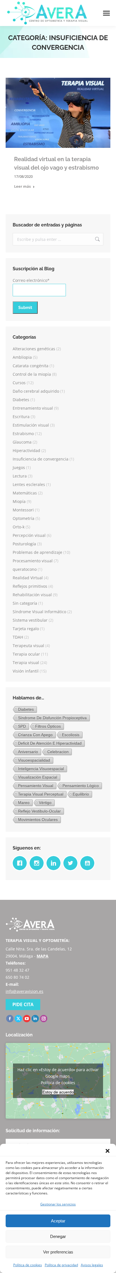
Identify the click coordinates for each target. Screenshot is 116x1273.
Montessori (23, 510)
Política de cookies (27, 1265)
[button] (107, 1151)
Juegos (19, 467)
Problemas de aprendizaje (37, 552)
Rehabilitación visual (32, 594)
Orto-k (18, 526)
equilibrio (81, 794)
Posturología (24, 543)
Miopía (19, 501)
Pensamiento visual (35, 785)
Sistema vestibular (30, 620)
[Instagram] (38, 863)
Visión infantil (26, 671)
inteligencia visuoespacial (41, 768)
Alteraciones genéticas (34, 348)
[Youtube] (88, 863)
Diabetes (21, 399)
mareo (24, 802)
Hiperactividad (26, 450)
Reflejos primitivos (30, 586)
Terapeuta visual (28, 645)
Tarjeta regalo (26, 628)
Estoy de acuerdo (58, 1092)
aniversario (28, 751)
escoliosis (70, 734)
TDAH (18, 637)
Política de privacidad (61, 1265)
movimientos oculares (38, 819)
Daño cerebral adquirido (36, 391)
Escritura (21, 416)
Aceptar (58, 1220)
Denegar (58, 1236)
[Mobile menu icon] (106, 13)
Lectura (20, 476)
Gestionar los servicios (58, 1204)
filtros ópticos (48, 726)
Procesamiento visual (33, 560)
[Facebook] (21, 863)
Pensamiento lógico (81, 785)
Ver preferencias (58, 1252)
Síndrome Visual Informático (39, 611)
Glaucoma (22, 442)
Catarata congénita (30, 365)
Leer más (22, 186)
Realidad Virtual (28, 577)
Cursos (19, 382)
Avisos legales (92, 1265)
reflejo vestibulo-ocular (39, 811)
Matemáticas (25, 493)
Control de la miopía (32, 374)
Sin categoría (25, 603)
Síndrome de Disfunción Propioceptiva (52, 718)
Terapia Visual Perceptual (40, 794)
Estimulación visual (31, 425)
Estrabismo (23, 433)
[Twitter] (71, 863)
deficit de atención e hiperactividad (50, 743)
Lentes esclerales (29, 484)
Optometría (23, 518)
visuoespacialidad (34, 760)
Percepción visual (29, 535)
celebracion (58, 751)
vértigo (45, 802)
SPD (22, 726)
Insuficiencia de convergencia (40, 459)
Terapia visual (26, 662)
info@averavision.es (24, 991)
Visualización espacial (37, 777)
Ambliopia (22, 357)
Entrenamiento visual (33, 408)
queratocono (25, 569)
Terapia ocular (26, 654)
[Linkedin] (54, 863)
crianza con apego (35, 734)
